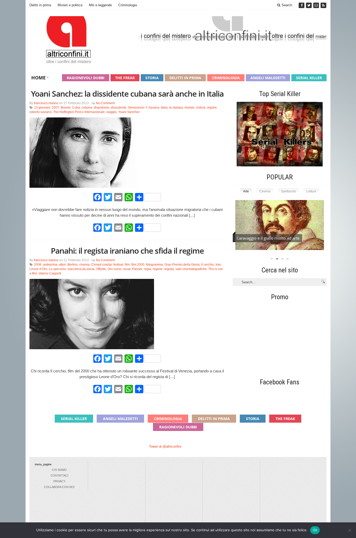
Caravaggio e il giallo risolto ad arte (268, 238)
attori (62, 264)
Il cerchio (207, 264)
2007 (55, 107)
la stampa (176, 107)
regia (147, 269)
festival (118, 264)
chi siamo (59, 469)
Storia (152, 77)
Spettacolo (288, 191)
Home (38, 77)
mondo (189, 107)
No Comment (105, 103)
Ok (315, 530)
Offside (101, 269)
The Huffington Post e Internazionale (79, 112)
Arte (246, 191)
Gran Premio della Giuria (182, 264)
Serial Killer (309, 77)
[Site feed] (323, 5)
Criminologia (127, 5)
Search (286, 5)
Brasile (66, 107)
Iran (218, 264)
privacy (59, 481)
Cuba (76, 107)
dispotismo (101, 107)
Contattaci (59, 475)
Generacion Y (137, 107)
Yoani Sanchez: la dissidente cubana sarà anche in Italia (127, 93)
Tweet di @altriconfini (165, 446)
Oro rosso (114, 269)
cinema (84, 264)
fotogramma (154, 264)
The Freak (125, 77)
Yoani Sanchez (129, 112)
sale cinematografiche (191, 269)
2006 (37, 264)
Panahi (137, 269)
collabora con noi (59, 487)
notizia (200, 107)
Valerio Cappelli (50, 273)
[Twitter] (309, 5)
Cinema (265, 191)
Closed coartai (101, 264)
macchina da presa (81, 269)
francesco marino (46, 103)
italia (164, 107)
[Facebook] (302, 5)
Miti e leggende (100, 5)
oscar (127, 269)
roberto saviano (40, 112)
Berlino (72, 264)
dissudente (118, 107)
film (127, 264)
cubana (87, 107)
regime (212, 107)
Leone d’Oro (38, 269)
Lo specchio (57, 269)
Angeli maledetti (267, 77)
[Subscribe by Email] (316, 5)
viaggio (111, 112)
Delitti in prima (40, 5)
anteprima (50, 264)
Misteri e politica (70, 5)
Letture (311, 191)
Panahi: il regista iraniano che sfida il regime (127, 250)
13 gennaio (42, 107)
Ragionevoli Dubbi (86, 77)
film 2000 (137, 264)
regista (169, 269)
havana (154, 107)
